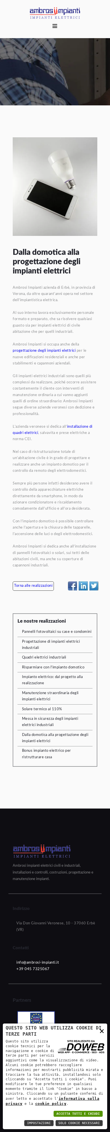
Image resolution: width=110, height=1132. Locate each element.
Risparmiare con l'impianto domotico (53, 667)
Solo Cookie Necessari (79, 1123)
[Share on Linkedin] (83, 585)
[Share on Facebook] (72, 585)
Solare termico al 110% (42, 709)
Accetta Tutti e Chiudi (78, 1114)
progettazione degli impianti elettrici (44, 351)
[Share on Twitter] (93, 585)
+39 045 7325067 (33, 969)
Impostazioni (39, 1123)
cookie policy (51, 1103)
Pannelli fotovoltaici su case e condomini (57, 632)
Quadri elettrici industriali (44, 657)
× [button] (102, 1031)
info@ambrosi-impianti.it (37, 962)
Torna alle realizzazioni (33, 586)
